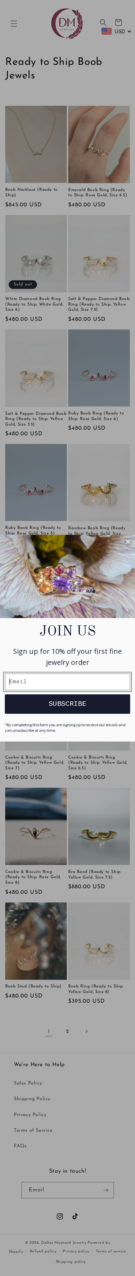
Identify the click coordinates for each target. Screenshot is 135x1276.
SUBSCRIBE (67, 704)
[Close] (128, 542)
